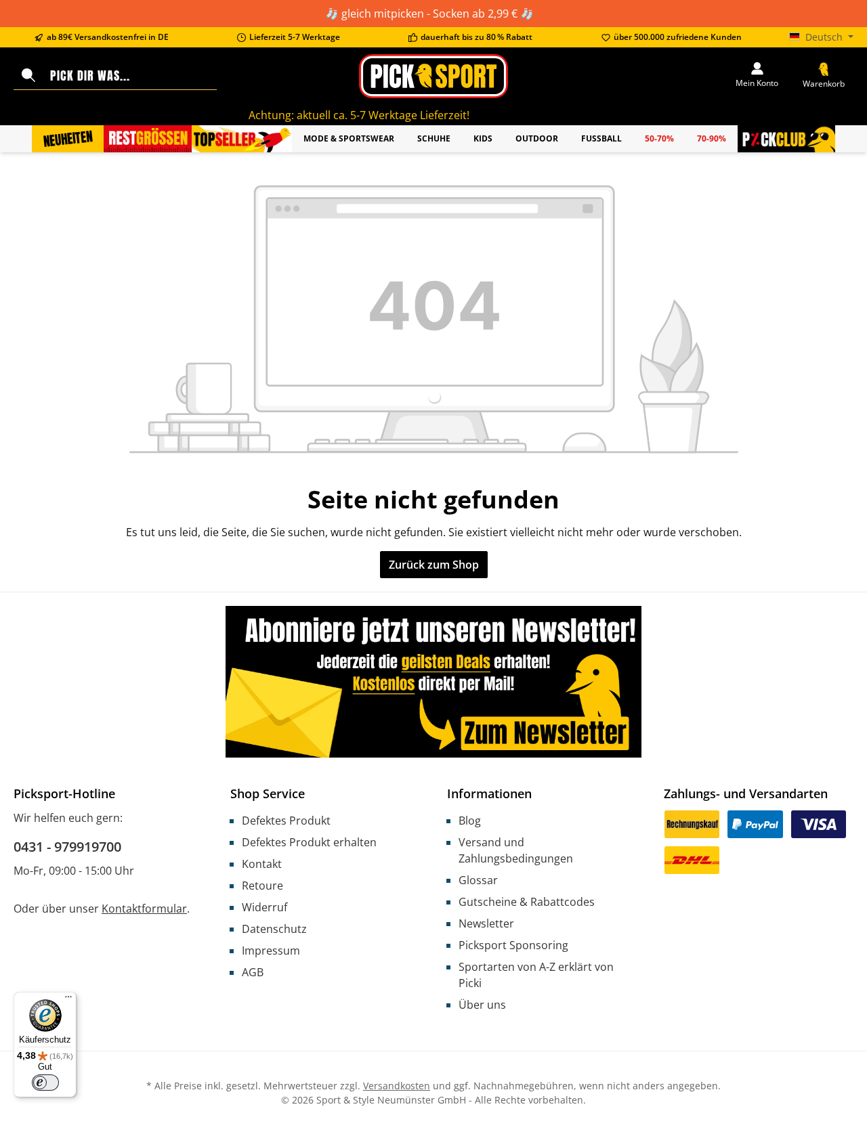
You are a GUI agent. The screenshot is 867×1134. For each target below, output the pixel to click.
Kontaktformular (144, 908)
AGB (252, 972)
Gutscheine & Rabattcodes (527, 901)
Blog (470, 820)
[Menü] (68, 1000)
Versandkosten (396, 1085)
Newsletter (486, 923)
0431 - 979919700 (67, 846)
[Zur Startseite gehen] (433, 76)
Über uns (482, 1004)
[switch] (45, 1082)
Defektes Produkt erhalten (309, 842)
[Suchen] (28, 75)
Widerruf (264, 907)
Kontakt (262, 863)
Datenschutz (274, 928)
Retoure (262, 885)
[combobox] (130, 75)
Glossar (478, 880)
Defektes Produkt (286, 820)
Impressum (271, 950)
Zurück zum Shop (434, 564)
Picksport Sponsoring (513, 945)
